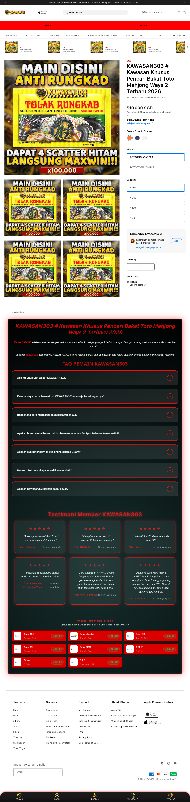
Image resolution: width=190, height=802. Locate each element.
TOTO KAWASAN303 (141, 157)
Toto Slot (18, 737)
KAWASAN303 (12, 35)
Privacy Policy (86, 737)
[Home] (14, 12)
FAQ (81, 732)
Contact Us (85, 726)
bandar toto (32, 355)
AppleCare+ (52, 710)
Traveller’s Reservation (58, 743)
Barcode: (149, 97)
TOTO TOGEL (155, 35)
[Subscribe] (59, 772)
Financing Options (55, 732)
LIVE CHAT (170, 799)
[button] (12, 35)
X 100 (133, 207)
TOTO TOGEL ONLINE (142, 167)
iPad (15, 715)
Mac (15, 710)
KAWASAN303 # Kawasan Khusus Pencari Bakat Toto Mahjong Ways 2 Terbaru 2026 (95, 3)
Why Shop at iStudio (122, 721)
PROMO (19, 799)
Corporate (51, 715)
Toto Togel (19, 748)
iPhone (17, 721)
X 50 (132, 218)
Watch (16, 726)
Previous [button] (5, 2)
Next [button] (184, 2)
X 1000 (133, 187)
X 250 (133, 197)
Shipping (144, 112)
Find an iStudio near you (124, 715)
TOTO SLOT (53, 35)
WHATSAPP (133, 799)
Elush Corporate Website (124, 726)
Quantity (131, 259)
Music (16, 732)
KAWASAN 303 (74, 35)
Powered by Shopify (168, 779)
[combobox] (95, 12)
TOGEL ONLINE (177, 35)
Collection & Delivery (90, 715)
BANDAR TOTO (133, 35)
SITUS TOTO (33, 35)
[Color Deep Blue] (137, 138)
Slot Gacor (19, 743)
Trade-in (50, 737)
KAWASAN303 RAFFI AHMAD (103, 35)
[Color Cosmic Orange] (130, 138)
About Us (116, 710)
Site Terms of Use (88, 743)
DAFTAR (142, 25)
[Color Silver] (144, 138)
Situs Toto (51, 721)
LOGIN (47, 25)
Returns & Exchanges (90, 721)
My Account (85, 710)
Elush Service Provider (58, 726)
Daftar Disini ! (135, 3)
